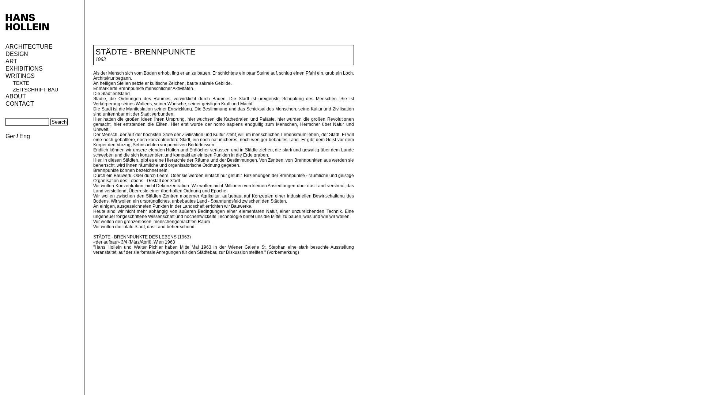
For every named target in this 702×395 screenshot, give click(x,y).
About (15, 96)
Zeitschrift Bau (35, 90)
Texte (21, 83)
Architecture (29, 47)
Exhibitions (24, 68)
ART (11, 61)
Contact (19, 104)
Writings (20, 76)
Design (16, 54)
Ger (10, 136)
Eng (24, 136)
